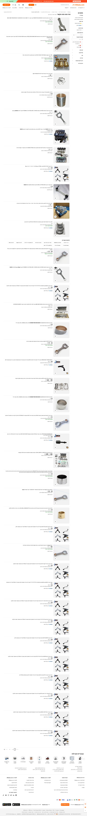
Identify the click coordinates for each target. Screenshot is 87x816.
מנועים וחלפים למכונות (45, 12)
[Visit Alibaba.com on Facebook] (16, 795)
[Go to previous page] (17, 749)
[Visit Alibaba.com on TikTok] (3, 795)
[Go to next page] (6, 749)
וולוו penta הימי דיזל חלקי (28, 242)
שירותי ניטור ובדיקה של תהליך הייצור (61, 789)
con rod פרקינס (60, 768)
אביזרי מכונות (54, 12)
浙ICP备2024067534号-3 (76, 814)
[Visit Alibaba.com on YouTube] (6, 795)
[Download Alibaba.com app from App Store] (16, 804)
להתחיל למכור (14, 782)
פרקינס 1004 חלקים (22, 769)
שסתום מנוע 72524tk (57, 242)
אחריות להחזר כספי (64, 782)
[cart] (19, 5)
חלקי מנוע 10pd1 (19, 242)
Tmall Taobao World (37, 810)
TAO (53, 810)
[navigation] (77, 381)
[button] (35, 5)
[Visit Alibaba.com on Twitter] (11, 795)
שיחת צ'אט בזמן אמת (30, 782)
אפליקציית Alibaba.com (26, 804)
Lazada (43, 810)
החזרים (32, 787)
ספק (48, 43)
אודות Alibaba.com (80, 777)
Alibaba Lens (77, 804)
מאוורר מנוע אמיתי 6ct (47, 242)
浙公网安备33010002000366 (64, 814)
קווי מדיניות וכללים (64, 792)
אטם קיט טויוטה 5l (38, 242)
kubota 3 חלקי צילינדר (59, 771)
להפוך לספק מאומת (13, 787)
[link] (85, 804)
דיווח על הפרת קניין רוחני (29, 789)
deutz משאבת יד (66, 245)
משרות (83, 787)
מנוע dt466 (79, 771)
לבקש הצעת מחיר (47, 782)
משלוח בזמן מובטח (64, 785)
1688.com (30, 810)
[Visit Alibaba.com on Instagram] (8, 795)
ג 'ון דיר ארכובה (66, 242)
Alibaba (69, 12)
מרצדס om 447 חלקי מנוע (76, 769)
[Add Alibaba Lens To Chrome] (65, 804)
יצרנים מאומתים (47, 780)
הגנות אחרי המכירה (64, 787)
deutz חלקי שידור (57, 245)
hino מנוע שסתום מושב (40, 768)
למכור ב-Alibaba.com (13, 780)
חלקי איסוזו (79, 768)
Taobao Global (49, 810)
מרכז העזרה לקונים (30, 780)
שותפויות (15, 789)
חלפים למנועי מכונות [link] (35, 12)
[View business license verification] (55, 814)
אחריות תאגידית (81, 785)
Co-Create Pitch (81, 782)
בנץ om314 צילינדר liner (48, 245)
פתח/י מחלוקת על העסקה (29, 785)
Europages (62, 810)
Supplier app (45, 804)
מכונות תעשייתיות (62, 12)
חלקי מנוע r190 (11, 242)
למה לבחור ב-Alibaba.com (79, 780)
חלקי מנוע (43, 771)
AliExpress (25, 810)
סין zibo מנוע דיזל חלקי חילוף (39, 769)
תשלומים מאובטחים (64, 780)
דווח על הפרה (31, 792)
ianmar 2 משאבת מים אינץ (20, 768)
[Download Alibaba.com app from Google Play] (7, 804)
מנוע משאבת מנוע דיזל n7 (58, 769)
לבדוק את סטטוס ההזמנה (12, 785)
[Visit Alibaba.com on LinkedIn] (13, 795)
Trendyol (57, 810)
